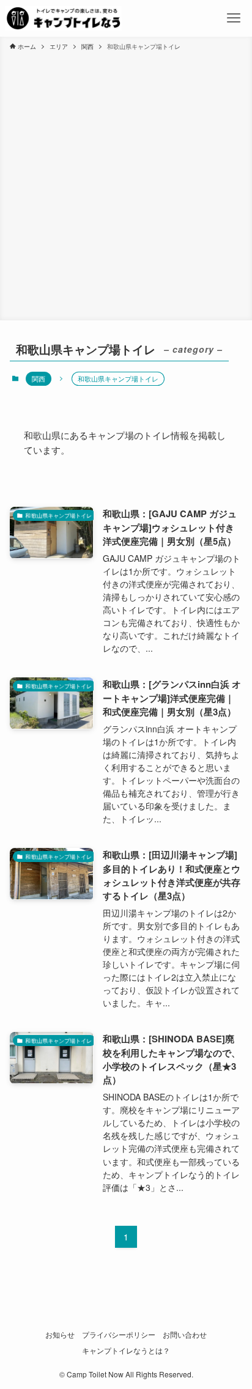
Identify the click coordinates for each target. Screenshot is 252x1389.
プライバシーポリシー (118, 1334)
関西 (38, 378)
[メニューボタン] (234, 18)
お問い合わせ (185, 1334)
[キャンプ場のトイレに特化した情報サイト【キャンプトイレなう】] (63, 18)
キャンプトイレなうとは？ (126, 1350)
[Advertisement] (126, 183)
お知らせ (60, 1334)
